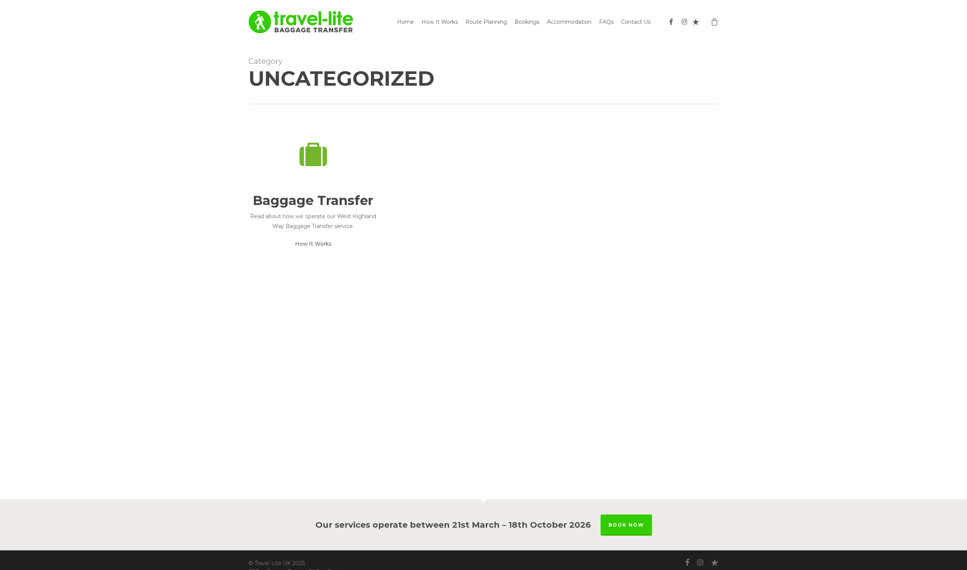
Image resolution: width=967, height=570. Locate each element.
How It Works (313, 243)
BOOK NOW (626, 525)
